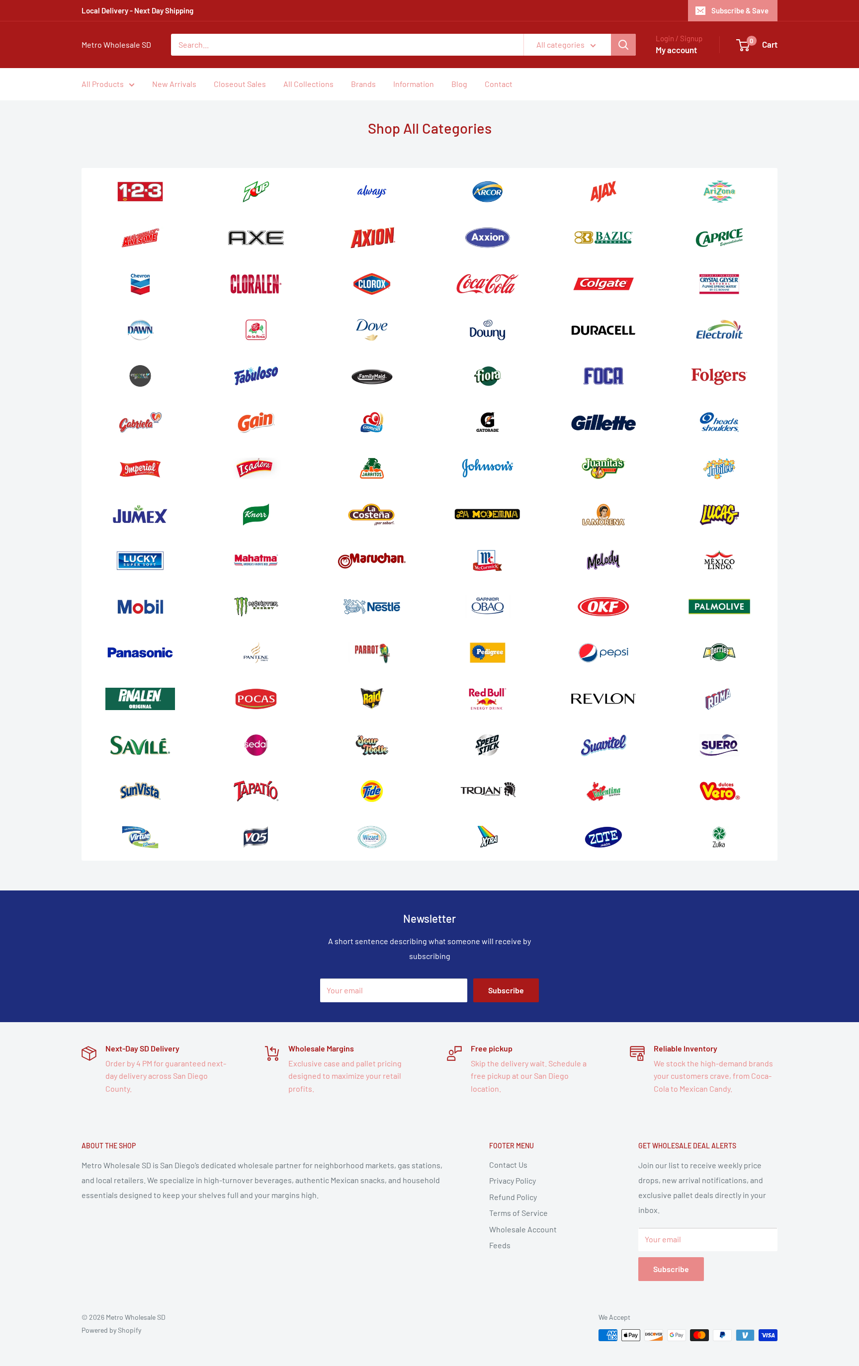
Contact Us (508, 1164)
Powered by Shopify (111, 1330)
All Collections (308, 83)
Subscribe (506, 990)
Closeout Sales (240, 83)
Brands (363, 83)
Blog (459, 83)
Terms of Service (518, 1212)
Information (413, 83)
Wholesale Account (523, 1229)
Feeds (500, 1245)
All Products (103, 83)
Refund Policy (513, 1197)
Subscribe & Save (740, 10)
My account (676, 50)
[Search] (623, 45)
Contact (499, 83)
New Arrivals (174, 83)
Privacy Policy (512, 1180)
